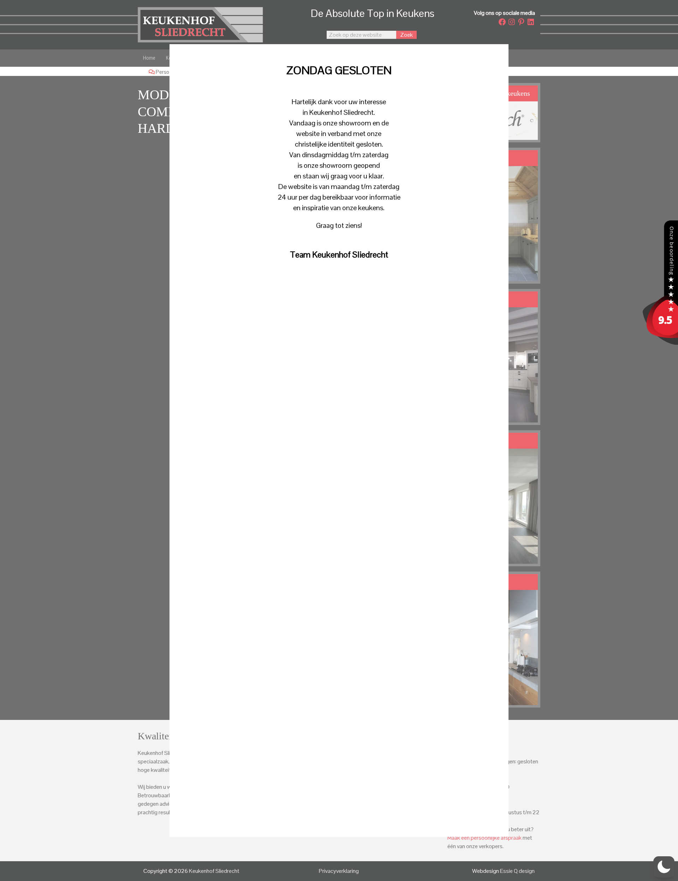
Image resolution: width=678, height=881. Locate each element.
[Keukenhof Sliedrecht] (660, 343)
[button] (663, 866)
